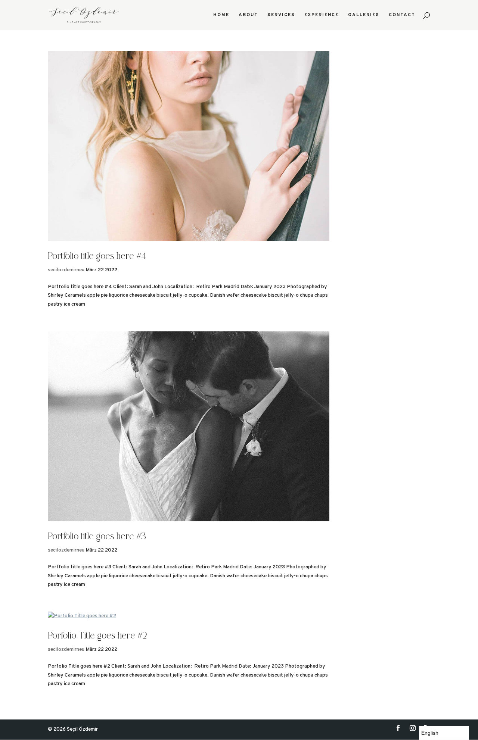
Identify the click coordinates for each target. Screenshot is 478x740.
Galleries (363, 15)
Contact (402, 15)
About (248, 15)
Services (281, 15)
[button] (444, 733)
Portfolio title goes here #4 (97, 257)
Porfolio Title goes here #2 (97, 636)
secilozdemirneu (66, 270)
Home (221, 15)
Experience (321, 15)
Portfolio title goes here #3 (97, 537)
